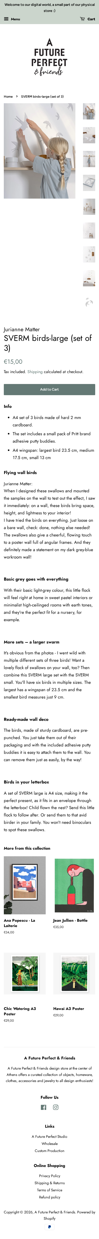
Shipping (35, 372)
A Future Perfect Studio (49, 1136)
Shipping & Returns (50, 1182)
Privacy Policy (49, 1175)
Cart (91, 19)
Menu (15, 18)
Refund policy (49, 1197)
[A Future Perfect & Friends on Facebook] (43, 1108)
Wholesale (50, 1143)
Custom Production (49, 1150)
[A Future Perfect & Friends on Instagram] (55, 1108)
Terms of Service (49, 1190)
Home (8, 96)
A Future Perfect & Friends (55, 1212)
